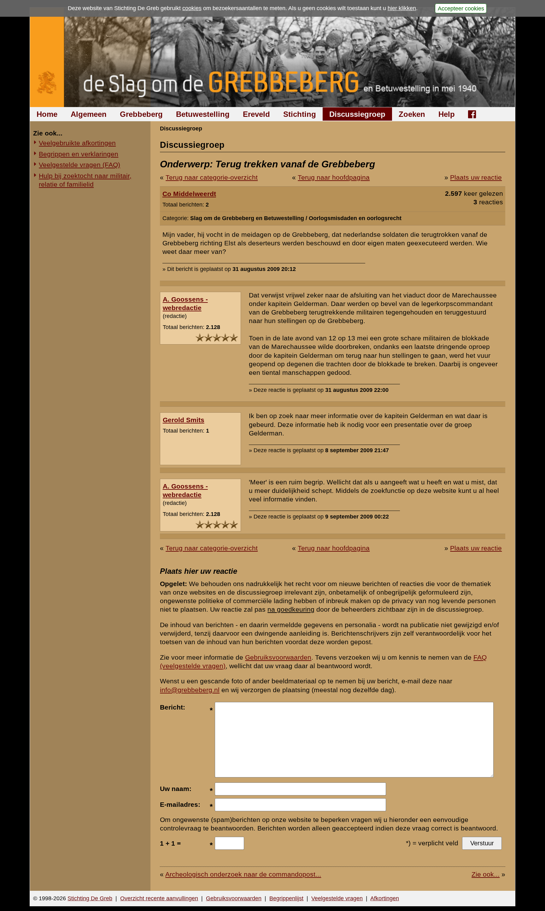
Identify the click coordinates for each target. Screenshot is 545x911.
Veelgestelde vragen (337, 898)
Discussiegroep (357, 114)
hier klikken (402, 8)
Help (446, 114)
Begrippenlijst (286, 898)
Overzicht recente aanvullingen (159, 898)
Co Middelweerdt (189, 193)
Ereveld (256, 114)
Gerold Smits (183, 419)
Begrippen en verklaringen (78, 154)
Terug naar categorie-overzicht (212, 177)
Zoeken (412, 114)
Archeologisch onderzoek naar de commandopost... (243, 874)
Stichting (299, 114)
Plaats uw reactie (476, 177)
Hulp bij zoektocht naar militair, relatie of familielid (85, 180)
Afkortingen (384, 898)
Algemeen (89, 114)
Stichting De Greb (89, 898)
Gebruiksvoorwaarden (278, 657)
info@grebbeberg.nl (190, 689)
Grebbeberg (141, 114)
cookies (192, 8)
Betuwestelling (203, 114)
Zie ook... (486, 874)
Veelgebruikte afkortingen (77, 143)
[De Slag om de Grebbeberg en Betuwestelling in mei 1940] (272, 57)
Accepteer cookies (461, 8)
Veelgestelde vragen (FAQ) (79, 164)
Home (47, 114)
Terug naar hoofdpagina (334, 177)
